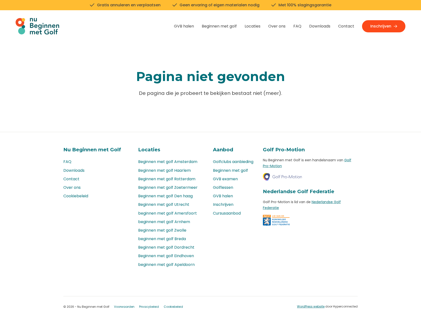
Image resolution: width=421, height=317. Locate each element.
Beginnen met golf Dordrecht (166, 247)
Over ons (277, 26)
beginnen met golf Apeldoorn (166, 264)
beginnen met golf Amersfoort (167, 213)
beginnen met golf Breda (162, 239)
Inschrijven (380, 26)
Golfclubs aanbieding (233, 161)
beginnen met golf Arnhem (164, 222)
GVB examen (225, 179)
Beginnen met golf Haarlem (164, 170)
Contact (346, 26)
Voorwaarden (124, 307)
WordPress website (311, 306)
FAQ (297, 26)
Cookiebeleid (75, 196)
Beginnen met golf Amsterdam (167, 161)
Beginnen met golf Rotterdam (166, 179)
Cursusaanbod (227, 213)
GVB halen (184, 26)
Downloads (319, 26)
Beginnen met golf (219, 26)
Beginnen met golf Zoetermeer (168, 187)
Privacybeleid (149, 307)
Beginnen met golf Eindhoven (166, 256)
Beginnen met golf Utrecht (163, 204)
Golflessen (223, 187)
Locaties (252, 26)
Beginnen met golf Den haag (165, 196)
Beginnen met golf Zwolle (162, 230)
